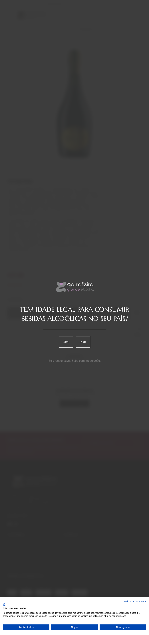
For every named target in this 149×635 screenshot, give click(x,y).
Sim (66, 342)
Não (83, 342)
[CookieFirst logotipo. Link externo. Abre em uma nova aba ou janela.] (4, 604)
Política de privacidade (135, 601)
